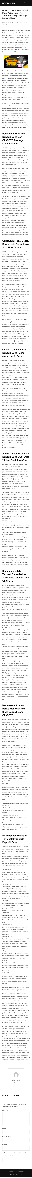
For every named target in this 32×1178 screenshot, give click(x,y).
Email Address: (6, 1136)
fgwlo (6, 22)
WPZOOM (20, 1174)
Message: (5, 1110)
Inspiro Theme (12, 1174)
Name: (4, 1128)
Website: (4, 1144)
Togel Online (14, 22)
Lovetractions (8, 3)
